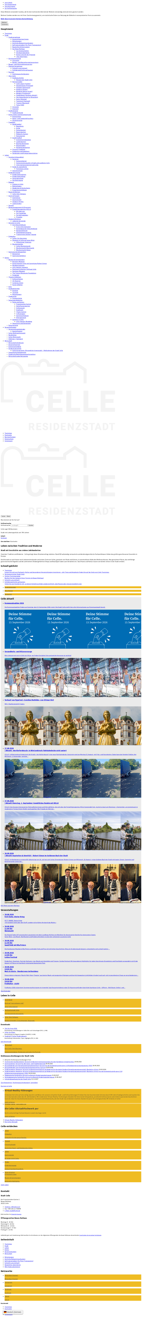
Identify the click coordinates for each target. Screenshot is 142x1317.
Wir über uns (20, 211)
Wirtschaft (8, 341)
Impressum (8, 441)
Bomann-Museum (18, 261)
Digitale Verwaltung (15, 66)
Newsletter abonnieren (13, 1265)
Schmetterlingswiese (23, 140)
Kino (10, 287)
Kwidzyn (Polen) (22, 89)
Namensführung (21, 231)
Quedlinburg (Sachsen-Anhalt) (26, 95)
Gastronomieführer (19, 256)
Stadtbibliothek (14, 289)
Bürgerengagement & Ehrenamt (20, 207)
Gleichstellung (17, 171)
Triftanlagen (20, 314)
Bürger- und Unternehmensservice (20, 64)
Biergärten (16, 254)
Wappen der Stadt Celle (24, 80)
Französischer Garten (23, 304)
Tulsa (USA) (20, 105)
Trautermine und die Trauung (26, 234)
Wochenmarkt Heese (23, 250)
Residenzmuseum (18, 265)
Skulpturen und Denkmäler (21, 323)
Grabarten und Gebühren (20, 151)
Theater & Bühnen (15, 277)
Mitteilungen (16, 41)
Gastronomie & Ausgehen (17, 252)
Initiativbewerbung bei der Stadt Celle (18, 1079)
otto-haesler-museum (20, 267)
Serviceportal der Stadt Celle (14, 574)
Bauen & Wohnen (14, 192)
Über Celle (12, 76)
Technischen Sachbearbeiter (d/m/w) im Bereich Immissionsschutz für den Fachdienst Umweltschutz (39, 1062)
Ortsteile (15, 107)
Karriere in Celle (6, 1086)
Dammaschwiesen (22, 316)
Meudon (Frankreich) (23, 93)
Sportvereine (16, 200)
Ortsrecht (15, 60)
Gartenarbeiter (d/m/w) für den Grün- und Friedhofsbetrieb (25, 1064)
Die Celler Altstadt (11, 1122)
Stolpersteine (17, 298)
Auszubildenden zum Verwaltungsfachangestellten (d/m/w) (25, 1067)
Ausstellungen (17, 331)
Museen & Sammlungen (17, 260)
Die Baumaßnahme (22, 53)
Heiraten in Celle (14, 223)
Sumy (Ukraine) (21, 99)
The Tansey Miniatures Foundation (24, 273)
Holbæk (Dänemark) (23, 87)
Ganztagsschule (17, 178)
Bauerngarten (21, 132)
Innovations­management (17, 352)
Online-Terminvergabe (24, 577)
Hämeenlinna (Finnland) (24, 86)
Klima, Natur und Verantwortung (20, 115)
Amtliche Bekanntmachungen (22, 43)
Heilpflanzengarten (23, 306)
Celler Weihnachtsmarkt (17, 333)
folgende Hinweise (16, 1214)
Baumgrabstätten (22, 144)
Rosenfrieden (21, 145)
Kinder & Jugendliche (19, 167)
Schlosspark (20, 308)
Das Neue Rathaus (18, 49)
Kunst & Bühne (17, 285)
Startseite (8, 435)
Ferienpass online (22, 169)
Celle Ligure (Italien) (23, 84)
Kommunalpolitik (15, 58)
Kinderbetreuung (14, 173)
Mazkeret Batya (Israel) (24, 91)
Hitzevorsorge (17, 120)
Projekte (19, 217)
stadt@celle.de (12, 1211)
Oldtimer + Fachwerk (16, 339)
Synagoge (15, 275)
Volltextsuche (5, 525)
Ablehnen (4, 22)
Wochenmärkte (17, 244)
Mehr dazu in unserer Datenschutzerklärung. (17, 19)
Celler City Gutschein (19, 238)
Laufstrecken (16, 203)
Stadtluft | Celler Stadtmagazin (16, 1036)
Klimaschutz (16, 116)
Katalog (15, 290)
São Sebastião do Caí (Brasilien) (27, 97)
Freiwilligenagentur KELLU (21, 209)
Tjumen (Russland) (22, 103)
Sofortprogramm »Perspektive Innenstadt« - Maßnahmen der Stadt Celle (37, 350)
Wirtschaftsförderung (16, 343)
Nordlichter (13, 335)
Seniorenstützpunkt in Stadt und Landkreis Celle (33, 163)
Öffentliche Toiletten (23, 242)
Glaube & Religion (15, 219)
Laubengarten (21, 142)
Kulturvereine (13, 325)
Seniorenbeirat (21, 161)
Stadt (7, 35)
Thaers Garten (21, 312)
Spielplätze (16, 198)
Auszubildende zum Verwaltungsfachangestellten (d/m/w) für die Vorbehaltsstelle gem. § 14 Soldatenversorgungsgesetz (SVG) (48, 1066)
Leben (7, 155)
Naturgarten (20, 136)
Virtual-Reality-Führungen (14, 1120)
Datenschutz (9, 439)
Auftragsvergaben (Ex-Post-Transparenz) (26, 45)
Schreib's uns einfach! (19, 68)
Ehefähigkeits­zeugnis (23, 232)
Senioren (15, 159)
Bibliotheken (16, 186)
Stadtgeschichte (18, 78)
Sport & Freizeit (14, 196)
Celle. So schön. (10, 1032)
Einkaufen (12, 236)
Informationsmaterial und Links (27, 165)
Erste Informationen (23, 227)
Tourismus (8, 33)
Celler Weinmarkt (15, 337)
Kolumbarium (21, 130)
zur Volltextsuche (11, 8)
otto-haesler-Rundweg (24, 321)
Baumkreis (20, 126)
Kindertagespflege (18, 176)
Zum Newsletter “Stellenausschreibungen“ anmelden (19, 1083)
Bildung (11, 182)
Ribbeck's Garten (22, 134)
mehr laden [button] (5, 1185)
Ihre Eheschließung (19, 225)
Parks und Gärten (18, 302)
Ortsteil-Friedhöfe (18, 149)
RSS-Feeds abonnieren (12, 1267)
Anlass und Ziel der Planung (25, 55)
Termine (15, 292)
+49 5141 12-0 (12, 1207)
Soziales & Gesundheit (16, 157)
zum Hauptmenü (10, 4)
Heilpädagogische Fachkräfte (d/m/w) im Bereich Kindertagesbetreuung (29, 1077)
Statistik (15, 109)
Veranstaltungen (10, 327)
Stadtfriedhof (17, 138)
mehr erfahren (10, 1102)
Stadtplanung (13, 111)
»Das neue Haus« (22, 57)
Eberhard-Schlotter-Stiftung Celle (24, 269)
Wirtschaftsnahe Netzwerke (18, 356)
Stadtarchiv (13, 296)
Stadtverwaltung (14, 37)
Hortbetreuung (17, 180)
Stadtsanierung (17, 113)
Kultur (7, 258)
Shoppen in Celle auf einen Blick (23, 240)
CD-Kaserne (16, 281)
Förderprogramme (15, 348)
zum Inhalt (8, 2)
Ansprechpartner (14, 345)
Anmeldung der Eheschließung (26, 229)
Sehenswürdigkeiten (16, 300)
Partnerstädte (17, 82)
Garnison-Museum (18, 271)
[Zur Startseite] (58, 430)
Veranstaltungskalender (17, 329)
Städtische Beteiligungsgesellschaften (22, 354)
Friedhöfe (12, 122)
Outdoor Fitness (18, 202)
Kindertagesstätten (19, 174)
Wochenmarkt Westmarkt (25, 248)
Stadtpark (19, 310)
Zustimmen (5, 24)
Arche (18, 128)
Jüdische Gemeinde (19, 221)
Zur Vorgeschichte (22, 51)
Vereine (11, 205)
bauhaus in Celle (18, 319)
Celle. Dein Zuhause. (19, 194)
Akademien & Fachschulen (21, 188)
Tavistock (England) (23, 101)
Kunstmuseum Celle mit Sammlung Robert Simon (29, 263)
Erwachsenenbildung (19, 190)
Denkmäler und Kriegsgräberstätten (25, 153)
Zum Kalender (5, 991)
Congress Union (17, 283)
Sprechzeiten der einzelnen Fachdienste (90, 1235)
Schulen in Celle (17, 184)
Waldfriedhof (16, 124)
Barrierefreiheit (10, 437)
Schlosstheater (17, 279)
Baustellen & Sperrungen (21, 47)
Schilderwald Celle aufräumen (22, 70)
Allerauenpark (21, 318)
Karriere (11, 72)
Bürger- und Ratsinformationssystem (25, 62)
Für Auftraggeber (22, 215)
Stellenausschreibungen (20, 74)
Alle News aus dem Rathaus (10, 906)
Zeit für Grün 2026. (11, 1028)
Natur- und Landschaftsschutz (22, 118)
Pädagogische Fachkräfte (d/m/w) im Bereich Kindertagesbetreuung (28, 1075)
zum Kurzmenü (10, 6)
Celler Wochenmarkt (23, 246)
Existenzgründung (15, 347)
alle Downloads (6, 1042)
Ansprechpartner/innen (20, 39)
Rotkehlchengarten (23, 147)
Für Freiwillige (21, 213)
